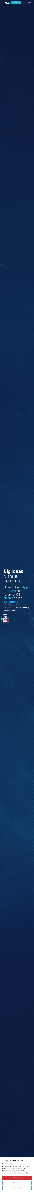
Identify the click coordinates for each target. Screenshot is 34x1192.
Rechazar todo (17, 1188)
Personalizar (17, 1183)
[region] (17, 1174)
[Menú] (8, 3)
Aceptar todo (17, 1178)
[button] (27, 2)
